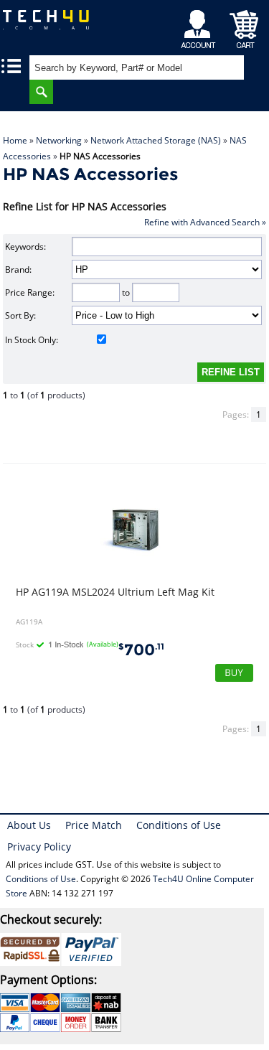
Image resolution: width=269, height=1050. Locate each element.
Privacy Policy (39, 846)
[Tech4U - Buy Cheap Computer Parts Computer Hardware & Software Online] (49, 24)
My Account (200, 25)
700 (141, 650)
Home (15, 140)
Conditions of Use (178, 825)
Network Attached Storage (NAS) (155, 140)
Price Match (93, 825)
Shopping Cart (244, 25)
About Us (29, 825)
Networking (59, 140)
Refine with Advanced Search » (205, 222)
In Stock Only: (31, 340)
